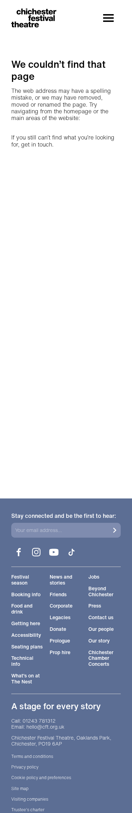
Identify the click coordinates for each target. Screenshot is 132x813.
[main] (66, 244)
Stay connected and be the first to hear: (63, 516)
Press (94, 606)
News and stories (61, 580)
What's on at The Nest (25, 679)
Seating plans (27, 647)
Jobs (93, 577)
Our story (99, 641)
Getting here (25, 624)
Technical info (22, 661)
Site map (20, 788)
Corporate (61, 606)
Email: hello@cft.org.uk (37, 727)
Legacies (60, 618)
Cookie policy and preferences (41, 777)
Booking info (25, 595)
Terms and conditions (32, 756)
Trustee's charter (27, 809)
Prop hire (60, 653)
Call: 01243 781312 (33, 721)
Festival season (20, 580)
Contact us (100, 618)
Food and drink (21, 609)
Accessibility (26, 635)
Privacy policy (24, 767)
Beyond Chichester (100, 592)
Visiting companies (29, 799)
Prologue (60, 641)
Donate (58, 629)
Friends (58, 595)
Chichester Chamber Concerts (100, 658)
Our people (101, 629)
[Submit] (114, 530)
